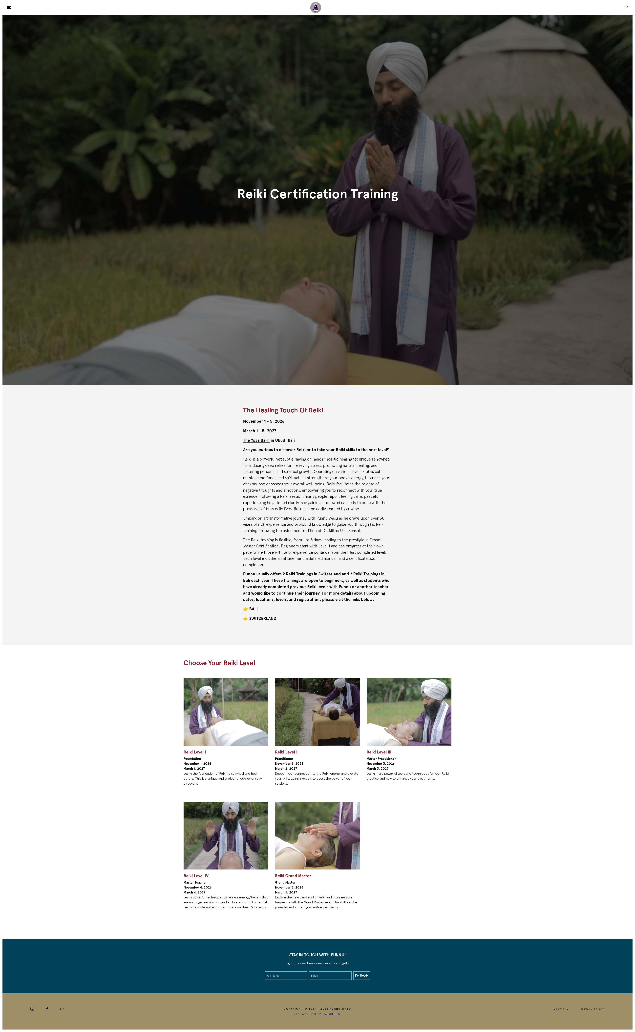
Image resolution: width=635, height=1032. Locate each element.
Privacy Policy (592, 1009)
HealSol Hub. (331, 1014)
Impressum (560, 1009)
